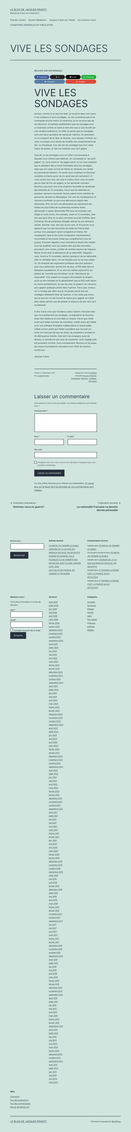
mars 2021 (53, 830)
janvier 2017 (54, 942)
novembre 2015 (55, 991)
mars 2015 (53, 1016)
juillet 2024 (53, 690)
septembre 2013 (56, 1061)
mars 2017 (53, 935)
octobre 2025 (55, 637)
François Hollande (89, 376)
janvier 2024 (54, 711)
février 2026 (54, 623)
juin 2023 (53, 735)
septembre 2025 (56, 641)
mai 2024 (53, 697)
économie (91, 606)
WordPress (116, 1121)
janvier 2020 (54, 858)
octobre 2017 (54, 917)
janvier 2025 (54, 669)
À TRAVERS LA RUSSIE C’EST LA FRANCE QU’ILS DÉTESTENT (103, 573)
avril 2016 (53, 974)
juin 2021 (52, 819)
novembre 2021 (55, 802)
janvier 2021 (54, 837)
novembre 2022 (56, 760)
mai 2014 (53, 1040)
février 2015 (54, 1019)
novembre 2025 (56, 634)
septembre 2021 (56, 809)
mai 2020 (53, 844)
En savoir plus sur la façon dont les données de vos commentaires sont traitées (64, 487)
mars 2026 (53, 619)
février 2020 (54, 854)
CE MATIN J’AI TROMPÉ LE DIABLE (64, 546)
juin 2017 (52, 925)
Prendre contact (18, 20)
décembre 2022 (56, 756)
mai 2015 (53, 1009)
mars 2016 (53, 977)
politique (93, 373)
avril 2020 (53, 847)
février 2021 (54, 833)
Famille (90, 612)
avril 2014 (53, 1044)
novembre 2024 (56, 676)
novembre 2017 (55, 914)
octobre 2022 (55, 763)
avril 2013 (53, 1079)
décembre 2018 (55, 889)
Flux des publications (19, 1100)
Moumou (84, 378)
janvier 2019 (54, 886)
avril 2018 (53, 900)
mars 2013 (53, 1082)
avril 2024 (53, 700)
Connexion (15, 1097)
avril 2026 (53, 616)
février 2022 (54, 791)
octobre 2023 (55, 721)
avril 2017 (53, 931)
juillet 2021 (53, 816)
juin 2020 (53, 840)
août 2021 (53, 812)
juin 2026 (53, 609)
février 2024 (54, 707)
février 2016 (54, 981)
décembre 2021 (55, 798)
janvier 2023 (54, 753)
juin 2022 (53, 777)
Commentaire (41, 411)
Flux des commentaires (20, 1104)
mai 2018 (53, 896)
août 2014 (53, 1030)
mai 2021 (53, 823)
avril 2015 (53, 1012)
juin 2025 (53, 651)
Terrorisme (92, 381)
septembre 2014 (56, 1026)
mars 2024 (53, 704)
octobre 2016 (54, 953)
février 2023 (54, 749)
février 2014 (54, 1051)
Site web (38, 449)
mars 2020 (53, 851)
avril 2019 (53, 882)
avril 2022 (53, 784)
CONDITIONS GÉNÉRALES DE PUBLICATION (31, 25)
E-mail (70, 436)
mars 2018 (53, 904)
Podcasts (91, 623)
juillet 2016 (53, 963)
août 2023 (53, 728)
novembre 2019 (55, 865)
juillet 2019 (53, 875)
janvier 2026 (54, 627)
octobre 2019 (54, 868)
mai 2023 (53, 739)
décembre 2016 (55, 946)
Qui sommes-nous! (87, 20)
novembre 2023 (56, 718)
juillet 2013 (53, 1068)
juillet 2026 (53, 606)
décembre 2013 (55, 1054)
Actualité (91, 602)
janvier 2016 (54, 984)
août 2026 (53, 602)
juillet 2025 (53, 648)
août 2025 (53, 644)
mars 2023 (53, 746)
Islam (89, 616)
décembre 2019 (55, 861)
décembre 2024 (56, 672)
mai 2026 (53, 612)
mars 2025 (53, 662)
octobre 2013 (54, 1058)
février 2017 (54, 939)
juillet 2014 (53, 1033)
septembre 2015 (56, 995)
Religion (90, 630)
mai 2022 (53, 781)
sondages (92, 378)
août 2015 (53, 998)
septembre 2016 (56, 956)
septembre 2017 (56, 921)
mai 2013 (53, 1075)
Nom (37, 436)
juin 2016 (52, 967)
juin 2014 (53, 1037)
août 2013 (53, 1065)
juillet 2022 (53, 774)
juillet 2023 (53, 732)
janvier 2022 (54, 795)
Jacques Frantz (43, 376)
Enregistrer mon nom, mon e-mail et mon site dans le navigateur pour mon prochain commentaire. (67, 463)
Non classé (92, 619)
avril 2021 (53, 826)
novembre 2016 (55, 949)
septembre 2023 (56, 725)
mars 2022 (53, 788)
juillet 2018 (53, 893)
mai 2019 (53, 879)
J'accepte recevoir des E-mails (26, 630)
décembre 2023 (56, 714)
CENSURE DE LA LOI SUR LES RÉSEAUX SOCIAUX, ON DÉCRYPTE (102, 563)
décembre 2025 (56, 630)
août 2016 (53, 960)
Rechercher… (16, 541)
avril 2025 (53, 658)
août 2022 (53, 770)
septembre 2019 (56, 872)
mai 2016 (53, 970)
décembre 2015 (55, 988)
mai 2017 (52, 928)
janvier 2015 (54, 1023)
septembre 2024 (56, 683)
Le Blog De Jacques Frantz (28, 9)
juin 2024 (53, 693)
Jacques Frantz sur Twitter (62, 20)
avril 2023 (53, 742)
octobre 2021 (54, 805)
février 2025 (54, 665)
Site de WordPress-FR (19, 1107)
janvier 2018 (54, 910)
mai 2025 (53, 655)
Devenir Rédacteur (37, 20)
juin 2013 (52, 1072)
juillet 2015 (53, 1002)
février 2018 (54, 907)
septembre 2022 (56, 767)
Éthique (90, 609)
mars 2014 (53, 1047)
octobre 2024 (55, 679)
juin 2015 (52, 1005)
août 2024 (53, 686)
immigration (75, 378)
